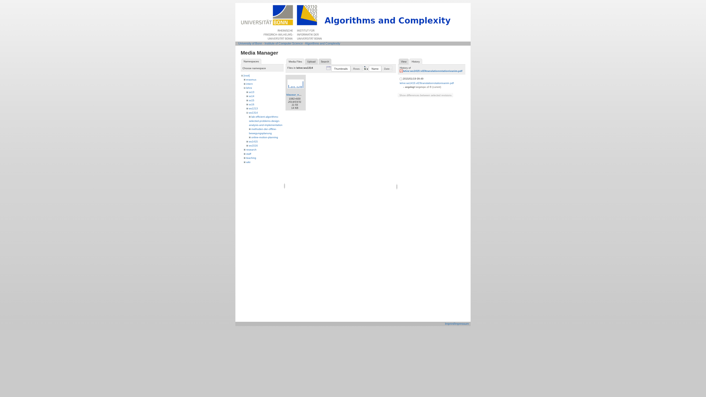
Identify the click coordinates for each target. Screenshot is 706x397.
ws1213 (253, 108)
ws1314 (253, 112)
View (404, 61)
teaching (251, 157)
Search (325, 61)
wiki (248, 162)
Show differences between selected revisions (425, 95)
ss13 (251, 92)
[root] (247, 75)
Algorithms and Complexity (322, 43)
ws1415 (253, 141)
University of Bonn (250, 43)
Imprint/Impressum (457, 323)
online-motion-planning (264, 137)
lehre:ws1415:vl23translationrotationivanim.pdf (432, 70)
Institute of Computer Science (284, 43)
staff (248, 153)
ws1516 (253, 145)
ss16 (251, 104)
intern (249, 83)
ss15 (251, 100)
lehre (249, 87)
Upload (311, 61)
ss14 (251, 96)
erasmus (251, 79)
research (251, 149)
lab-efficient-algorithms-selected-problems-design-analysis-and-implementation (265, 120)
